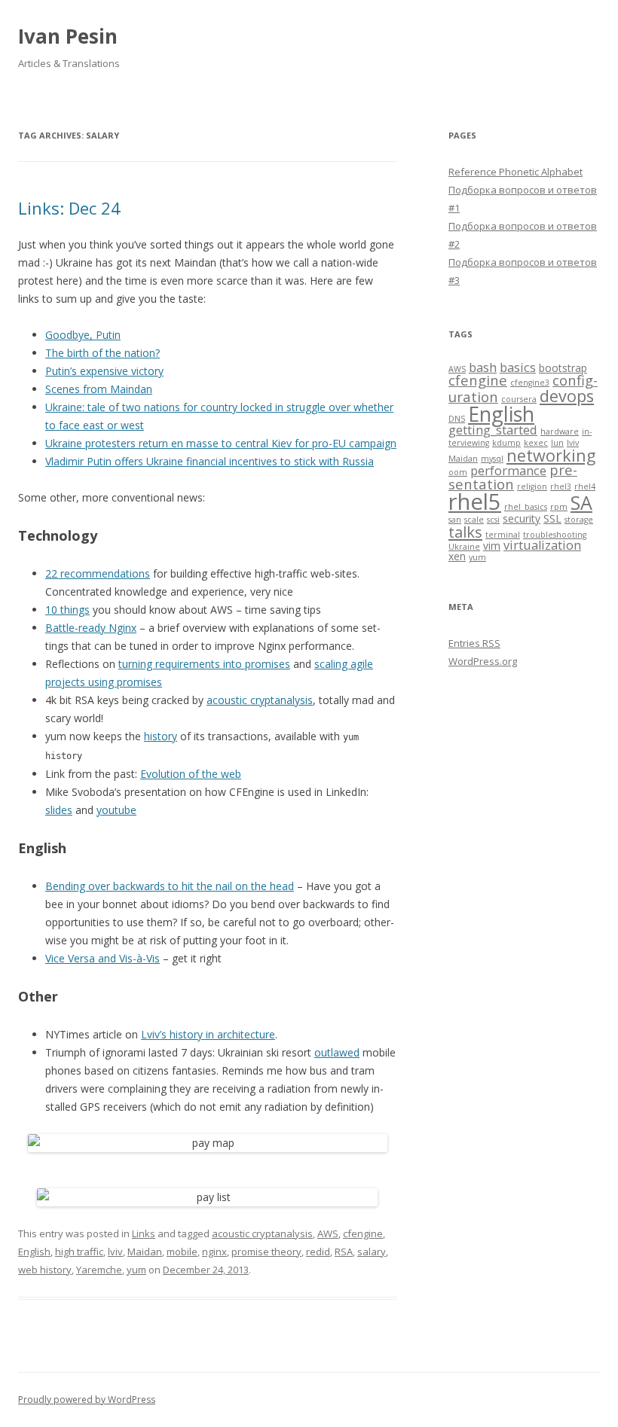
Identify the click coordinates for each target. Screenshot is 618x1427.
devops (567, 396)
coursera (519, 399)
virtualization (542, 545)
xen (457, 556)
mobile (182, 1251)
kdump (506, 443)
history (160, 736)
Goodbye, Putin (83, 335)
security (521, 518)
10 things (67, 609)
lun (557, 443)
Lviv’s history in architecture (208, 1034)
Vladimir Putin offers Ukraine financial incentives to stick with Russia (209, 461)
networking (550, 455)
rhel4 (584, 486)
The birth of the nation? (102, 353)
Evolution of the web (190, 774)
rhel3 (560, 486)
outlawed (336, 1052)
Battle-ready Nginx (90, 628)
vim (491, 545)
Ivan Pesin (68, 36)
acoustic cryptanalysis (260, 700)
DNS (456, 418)
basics (518, 367)
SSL (552, 518)
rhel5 (474, 501)
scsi (493, 519)
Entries (474, 643)
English (34, 1251)
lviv (115, 1251)
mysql (492, 458)
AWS (327, 1233)
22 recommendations (97, 573)
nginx (214, 1251)
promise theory (266, 1251)
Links (143, 1233)
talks (465, 531)
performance (508, 470)
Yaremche (99, 1269)
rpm (559, 507)
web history (45, 1269)
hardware (559, 431)
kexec (536, 443)
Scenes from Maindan (98, 389)
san (454, 519)
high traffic (79, 1251)
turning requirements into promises (204, 664)
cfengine (363, 1233)
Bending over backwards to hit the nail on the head (169, 886)
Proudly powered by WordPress (86, 1399)
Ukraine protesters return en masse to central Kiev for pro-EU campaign (220, 443)
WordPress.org (482, 661)
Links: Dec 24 (69, 208)
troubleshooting (554, 534)
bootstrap (563, 368)
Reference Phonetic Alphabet (515, 171)
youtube (116, 810)
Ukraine (464, 546)
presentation (512, 476)
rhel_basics (525, 507)
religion (532, 486)
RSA (344, 1251)
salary (371, 1251)
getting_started (492, 430)
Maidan (144, 1251)
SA (581, 502)
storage (578, 519)
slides (58, 810)
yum (136, 1269)
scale (474, 519)
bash (483, 367)
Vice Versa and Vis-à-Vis (102, 958)
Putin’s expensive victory (104, 371)
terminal (502, 534)
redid (318, 1251)
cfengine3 (529, 382)
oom (457, 472)
